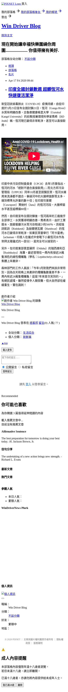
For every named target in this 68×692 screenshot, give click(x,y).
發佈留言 (7, 371)
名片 (11, 74)
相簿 (11, 65)
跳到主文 (7, 35)
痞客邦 (34, 322)
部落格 (12, 70)
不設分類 (30, 58)
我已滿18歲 (8, 685)
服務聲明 (38, 643)
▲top (4, 343)
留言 (41, 322)
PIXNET (16, 639)
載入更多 (7, 350)
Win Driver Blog (21, 26)
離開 (20, 685)
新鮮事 (27, 336)
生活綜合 (28, 332)
